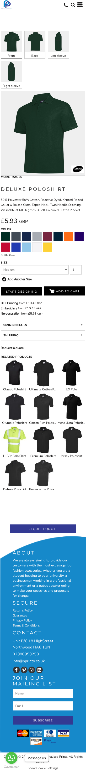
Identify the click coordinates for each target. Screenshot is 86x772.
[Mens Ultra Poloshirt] (71, 406)
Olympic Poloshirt (14, 423)
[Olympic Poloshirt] (14, 406)
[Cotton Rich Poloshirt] (43, 406)
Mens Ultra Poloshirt (72, 423)
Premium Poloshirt (43, 456)
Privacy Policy (22, 620)
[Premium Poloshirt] (43, 440)
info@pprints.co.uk (29, 661)
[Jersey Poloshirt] (71, 440)
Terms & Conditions (26, 625)
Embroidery (9, 308)
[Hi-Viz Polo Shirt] (14, 440)
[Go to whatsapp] (11, 758)
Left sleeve (58, 56)
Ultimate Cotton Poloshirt (47, 389)
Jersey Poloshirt (71, 456)
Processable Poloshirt (44, 489)
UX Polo (71, 389)
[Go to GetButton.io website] (11, 767)
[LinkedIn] (39, 670)
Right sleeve (11, 86)
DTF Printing (9, 303)
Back (34, 56)
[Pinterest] (24, 670)
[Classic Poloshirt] (14, 373)
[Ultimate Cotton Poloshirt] (43, 373)
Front (11, 56)
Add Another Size (19, 279)
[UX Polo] (71, 373)
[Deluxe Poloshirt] (14, 473)
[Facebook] (16, 670)
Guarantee (20, 615)
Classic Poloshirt (14, 389)
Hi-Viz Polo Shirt (14, 456)
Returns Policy (23, 610)
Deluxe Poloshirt (14, 489)
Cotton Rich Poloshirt (44, 423)
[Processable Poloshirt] (43, 473)
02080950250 (26, 654)
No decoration (10, 313)
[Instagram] (31, 670)
